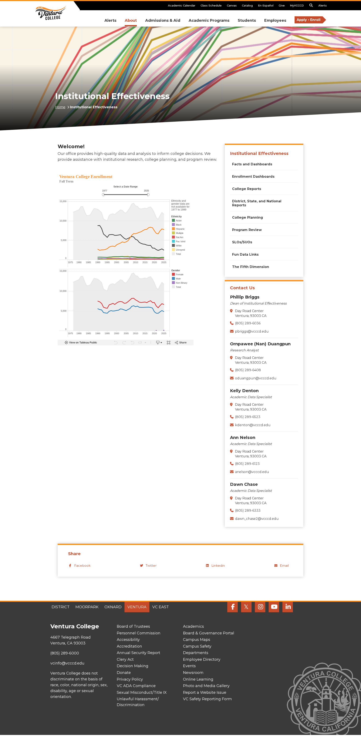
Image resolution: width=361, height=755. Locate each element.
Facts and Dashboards (252, 164)
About (131, 20)
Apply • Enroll (308, 20)
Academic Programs (209, 20)
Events (189, 666)
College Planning (247, 217)
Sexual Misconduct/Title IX (142, 692)
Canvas (232, 5)
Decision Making (132, 666)
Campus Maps (196, 639)
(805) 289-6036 (248, 323)
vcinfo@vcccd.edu (67, 663)
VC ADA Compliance (136, 686)
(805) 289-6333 (248, 511)
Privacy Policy (130, 679)
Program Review (247, 230)
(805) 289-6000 (64, 653)
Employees (275, 20)
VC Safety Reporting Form (207, 699)
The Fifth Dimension (250, 267)
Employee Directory (201, 659)
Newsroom (193, 672)
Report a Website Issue (204, 692)
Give (282, 5)
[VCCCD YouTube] (274, 607)
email (284, 566)
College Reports (246, 189)
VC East (160, 607)
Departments (195, 652)
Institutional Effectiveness (259, 153)
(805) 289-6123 (247, 464)
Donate (124, 672)
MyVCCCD (297, 5)
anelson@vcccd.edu (252, 472)
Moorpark (87, 607)
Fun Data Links (245, 254)
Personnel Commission (138, 633)
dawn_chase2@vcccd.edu (257, 519)
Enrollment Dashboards (253, 177)
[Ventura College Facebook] (232, 607)
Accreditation (129, 646)
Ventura (136, 607)
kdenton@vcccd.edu (253, 425)
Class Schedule (211, 5)
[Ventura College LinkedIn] (287, 607)
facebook (82, 566)
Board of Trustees (133, 626)
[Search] (311, 6)
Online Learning (198, 679)
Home (60, 107)
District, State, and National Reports (256, 203)
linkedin (218, 566)
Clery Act (125, 659)
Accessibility (128, 639)
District (61, 607)
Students (247, 20)
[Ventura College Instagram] (260, 607)
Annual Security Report (138, 652)
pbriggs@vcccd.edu (252, 331)
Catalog (247, 5)
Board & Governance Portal (208, 633)
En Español (265, 5)
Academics (193, 626)
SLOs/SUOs (242, 242)
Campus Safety (197, 646)
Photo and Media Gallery (206, 686)
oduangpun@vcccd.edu (255, 378)
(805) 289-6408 (248, 370)
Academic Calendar (181, 5)
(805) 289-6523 (247, 417)
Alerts (322, 5)
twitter (151, 566)
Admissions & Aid (162, 20)
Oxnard (113, 607)
